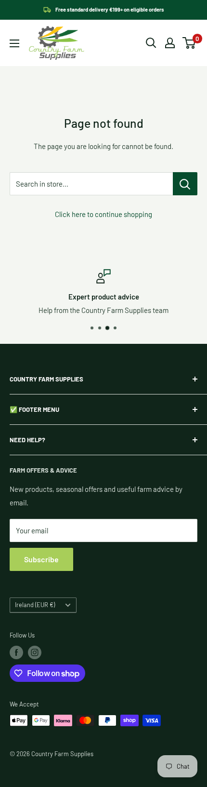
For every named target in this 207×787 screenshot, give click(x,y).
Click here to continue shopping (103, 214)
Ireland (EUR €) (35, 605)
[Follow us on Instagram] (34, 652)
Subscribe (41, 559)
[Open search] (151, 43)
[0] (189, 43)
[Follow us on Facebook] (16, 652)
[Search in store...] (185, 183)
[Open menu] (14, 43)
